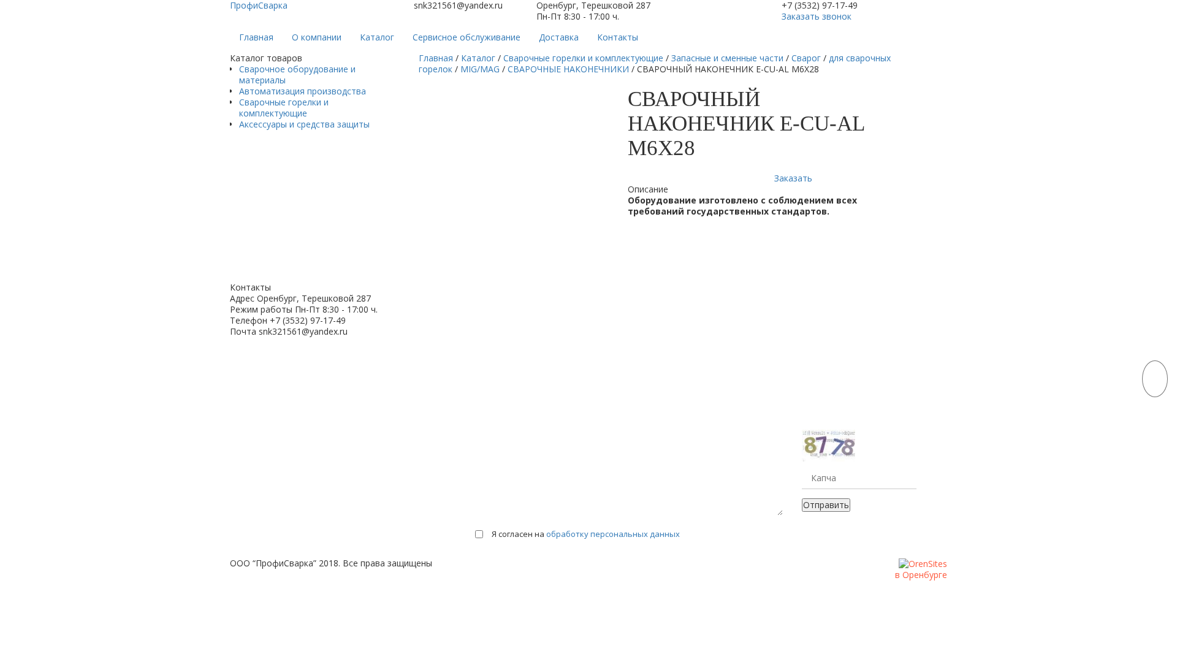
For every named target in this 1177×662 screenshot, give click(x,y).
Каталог (377, 37)
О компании (316, 37)
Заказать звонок (816, 16)
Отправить (826, 505)
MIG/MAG (480, 69)
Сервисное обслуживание (466, 37)
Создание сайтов (861, 575)
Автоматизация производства (302, 91)
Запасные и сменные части (727, 58)
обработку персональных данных (613, 533)
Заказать (793, 178)
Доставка (559, 37)
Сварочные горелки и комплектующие (284, 107)
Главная (256, 37)
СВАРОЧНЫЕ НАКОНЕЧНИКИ (568, 69)
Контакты (617, 37)
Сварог (806, 58)
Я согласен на (586, 533)
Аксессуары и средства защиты (304, 124)
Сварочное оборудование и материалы (297, 74)
